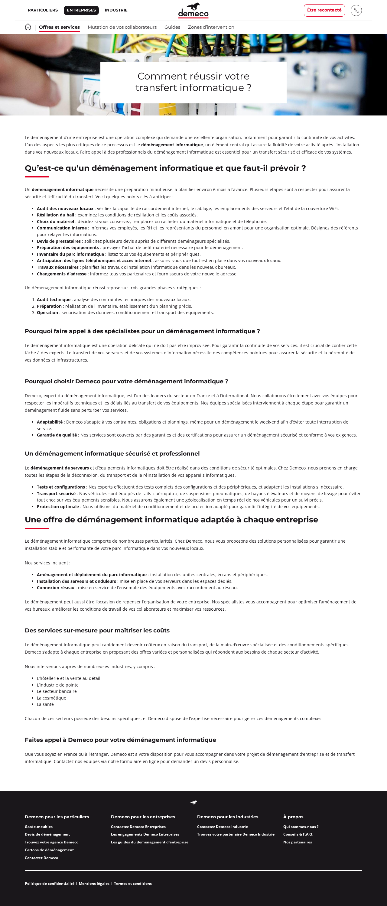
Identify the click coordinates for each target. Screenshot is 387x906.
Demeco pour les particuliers (57, 817)
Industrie (116, 10)
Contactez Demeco (41, 858)
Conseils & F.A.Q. (298, 834)
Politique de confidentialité (49, 883)
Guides (172, 27)
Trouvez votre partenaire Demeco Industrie (236, 834)
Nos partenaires (297, 842)
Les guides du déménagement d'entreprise (149, 842)
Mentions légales (94, 883)
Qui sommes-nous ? (301, 826)
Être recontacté (324, 10)
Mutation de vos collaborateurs (122, 27)
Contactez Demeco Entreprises (138, 826)
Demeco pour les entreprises (143, 817)
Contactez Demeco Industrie (222, 826)
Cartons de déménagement (49, 850)
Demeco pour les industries (227, 817)
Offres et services (59, 27)
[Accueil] (193, 10)
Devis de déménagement (47, 834)
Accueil (28, 27)
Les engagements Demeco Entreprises (145, 834)
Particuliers (43, 10)
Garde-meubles (39, 826)
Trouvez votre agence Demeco (51, 842)
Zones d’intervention (211, 27)
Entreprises (81, 10)
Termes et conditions (133, 883)
